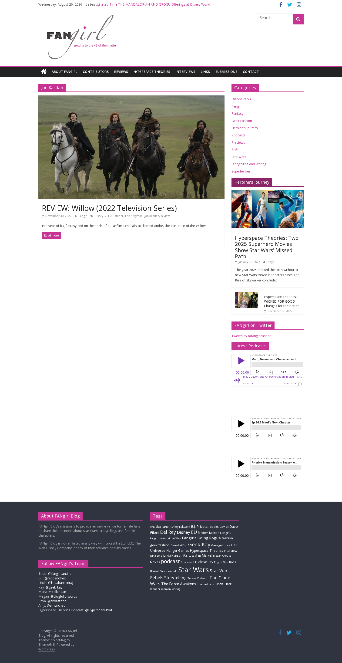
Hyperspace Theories (152, 71)
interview (230, 550)
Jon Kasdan (151, 216)
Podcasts (238, 135)
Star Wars (238, 157)
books (214, 526)
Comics (224, 526)
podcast (170, 561)
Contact (251, 71)
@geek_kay (54, 587)
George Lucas (220, 545)
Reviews (121, 71)
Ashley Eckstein (180, 527)
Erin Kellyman (134, 216)
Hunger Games (177, 550)
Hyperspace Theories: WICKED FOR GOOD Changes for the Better (281, 301)
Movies (155, 562)
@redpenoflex (55, 578)
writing (176, 589)
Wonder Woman (160, 589)
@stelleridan (57, 591)
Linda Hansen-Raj (175, 556)
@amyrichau (56, 605)
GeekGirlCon (179, 545)
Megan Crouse (222, 555)
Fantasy (237, 113)
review (165, 216)
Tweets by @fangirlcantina (251, 336)
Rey (210, 562)
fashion (227, 538)
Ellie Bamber (115, 216)
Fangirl (83, 216)
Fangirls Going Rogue (201, 538)
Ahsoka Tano (159, 526)
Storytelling (175, 577)
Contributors (96, 71)
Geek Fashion (241, 120)
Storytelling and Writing (248, 164)
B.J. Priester (200, 526)
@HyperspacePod (98, 610)
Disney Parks (241, 99)
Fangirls (225, 533)
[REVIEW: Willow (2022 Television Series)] (131, 98)
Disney (183, 532)
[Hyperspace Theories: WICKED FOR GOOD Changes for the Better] (246, 294)
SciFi (234, 149)
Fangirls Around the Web (165, 538)
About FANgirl (64, 71)
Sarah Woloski (168, 571)
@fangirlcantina (59, 573)
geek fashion (160, 545)
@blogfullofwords (63, 596)
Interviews (185, 71)
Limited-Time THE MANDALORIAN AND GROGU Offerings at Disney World (153, 6)
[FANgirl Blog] (43, 72)
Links (205, 71)
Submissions (226, 71)
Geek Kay (199, 544)
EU (194, 532)
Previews (238, 142)
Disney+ (99, 216)
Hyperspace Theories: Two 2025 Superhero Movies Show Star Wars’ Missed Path (266, 247)
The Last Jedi (205, 584)
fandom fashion (208, 532)
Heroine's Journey (244, 128)
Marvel (207, 555)
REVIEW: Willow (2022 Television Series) (109, 208)
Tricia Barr (223, 584)
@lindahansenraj (60, 582)
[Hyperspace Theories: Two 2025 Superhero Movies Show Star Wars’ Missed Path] (267, 192)
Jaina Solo (156, 555)
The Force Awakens (178, 583)
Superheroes (241, 171)
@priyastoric (56, 601)
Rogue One (221, 562)
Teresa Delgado (198, 578)
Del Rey (168, 532)
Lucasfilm (194, 555)
